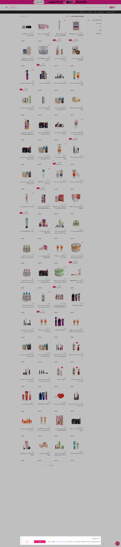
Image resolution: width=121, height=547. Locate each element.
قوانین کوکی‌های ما (59, 542)
